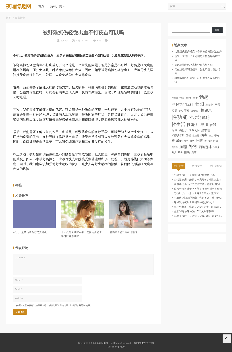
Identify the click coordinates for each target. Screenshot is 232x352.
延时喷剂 (195, 110)
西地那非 (205, 147)
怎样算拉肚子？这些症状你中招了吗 (194, 175)
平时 (186, 110)
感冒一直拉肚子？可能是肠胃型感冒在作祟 (198, 188)
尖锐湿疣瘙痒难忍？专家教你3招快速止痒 (198, 51)
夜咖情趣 (20, 17)
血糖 (183, 146)
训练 (216, 147)
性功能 (180, 117)
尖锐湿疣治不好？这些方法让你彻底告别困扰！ (198, 184)
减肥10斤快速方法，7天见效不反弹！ (195, 211)
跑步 (174, 152)
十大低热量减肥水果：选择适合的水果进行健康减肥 (81, 234)
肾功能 (208, 140)
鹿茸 (193, 152)
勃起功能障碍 (183, 104)
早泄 (204, 124)
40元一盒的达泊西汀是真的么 (30, 232)
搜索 (217, 30)
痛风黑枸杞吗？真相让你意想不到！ (195, 64)
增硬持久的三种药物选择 (123, 232)
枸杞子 (183, 130)
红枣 (186, 141)
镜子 (180, 152)
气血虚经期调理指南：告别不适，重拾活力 (198, 197)
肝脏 (199, 140)
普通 (213, 125)
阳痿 (187, 152)
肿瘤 (215, 141)
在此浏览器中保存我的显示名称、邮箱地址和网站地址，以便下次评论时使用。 (54, 305)
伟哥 (182, 98)
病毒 (203, 135)
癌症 (211, 135)
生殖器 (195, 135)
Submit (20, 311)
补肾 (193, 146)
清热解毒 (178, 135)
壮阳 (199, 104)
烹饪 (188, 135)
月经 (175, 130)
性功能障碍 (199, 117)
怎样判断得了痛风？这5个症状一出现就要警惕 (198, 206)
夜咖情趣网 (102, 343)
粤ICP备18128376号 (144, 343)
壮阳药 (209, 104)
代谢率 (175, 98)
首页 (41, 6)
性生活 (178, 124)
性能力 (193, 124)
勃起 (204, 97)
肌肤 (192, 140)
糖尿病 (177, 140)
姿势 (174, 110)
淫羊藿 (205, 130)
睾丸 (216, 135)
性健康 (206, 110)
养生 (195, 97)
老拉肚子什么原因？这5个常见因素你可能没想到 (198, 193)
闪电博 (121, 346)
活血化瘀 (194, 130)
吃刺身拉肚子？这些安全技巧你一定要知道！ (198, 215)
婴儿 (181, 110)
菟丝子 (175, 147)
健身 (188, 97)
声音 (217, 104)
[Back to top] (227, 338)
